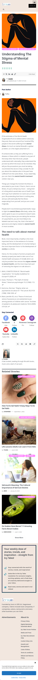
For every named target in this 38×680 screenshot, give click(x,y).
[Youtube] (6, 332)
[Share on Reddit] (12, 74)
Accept (19, 673)
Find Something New (27, 49)
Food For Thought (10, 49)
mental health (30, 224)
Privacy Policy (22, 677)
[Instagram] (31, 320)
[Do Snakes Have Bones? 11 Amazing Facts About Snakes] (19, 509)
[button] (35, 663)
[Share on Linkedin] (9, 74)
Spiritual (30, 456)
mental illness (15, 211)
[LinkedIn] (14, 332)
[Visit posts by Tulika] (6, 353)
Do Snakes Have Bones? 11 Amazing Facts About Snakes (17, 527)
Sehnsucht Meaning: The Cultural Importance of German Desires (16, 486)
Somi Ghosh (7, 532)
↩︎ (15, 276)
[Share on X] (6, 74)
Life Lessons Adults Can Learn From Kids (19, 446)
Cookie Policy (14, 677)
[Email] (30, 344)
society (4, 249)
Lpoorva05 (7, 411)
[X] (14, 320)
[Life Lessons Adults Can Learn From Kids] (19, 430)
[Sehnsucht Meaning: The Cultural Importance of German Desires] (19, 468)
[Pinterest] (23, 320)
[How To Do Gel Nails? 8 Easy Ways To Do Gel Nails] (19, 389)
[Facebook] (6, 320)
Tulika (10, 79)
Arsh (5, 491)
